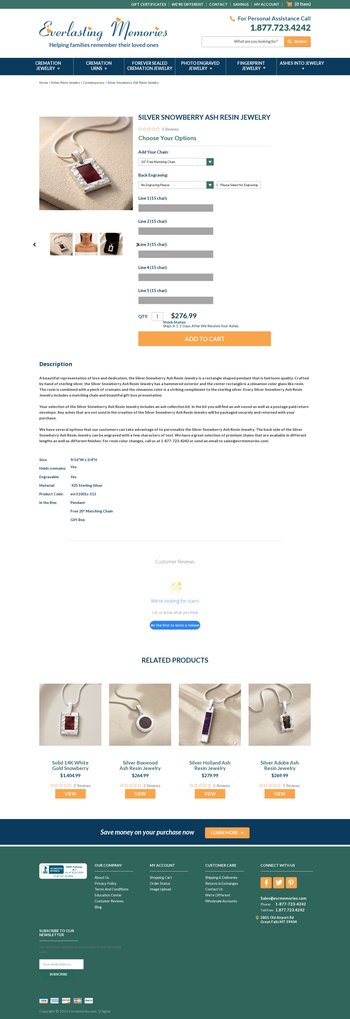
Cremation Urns (99, 65)
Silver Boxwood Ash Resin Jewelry (140, 765)
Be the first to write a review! (175, 625)
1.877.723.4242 (280, 27)
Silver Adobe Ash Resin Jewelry (279, 765)
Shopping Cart (161, 877)
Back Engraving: (153, 175)
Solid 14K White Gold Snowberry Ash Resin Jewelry (70, 768)
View (70, 793)
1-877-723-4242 (290, 904)
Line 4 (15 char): (152, 267)
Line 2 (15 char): (152, 221)
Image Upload (160, 889)
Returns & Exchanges (221, 883)
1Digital (104, 1011)
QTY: (143, 316)
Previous (34, 244)
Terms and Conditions (112, 889)
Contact (218, 4)
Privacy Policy (106, 883)
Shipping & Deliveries (221, 877)
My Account (267, 4)
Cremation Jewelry (48, 65)
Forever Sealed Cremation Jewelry (149, 65)
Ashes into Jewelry (302, 63)
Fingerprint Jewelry (251, 65)
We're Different (188, 4)
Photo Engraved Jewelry (200, 65)
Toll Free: (267, 910)
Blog (98, 907)
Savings (241, 4)
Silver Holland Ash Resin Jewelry (209, 765)
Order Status (160, 883)
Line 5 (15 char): (152, 290)
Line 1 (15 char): (152, 198)
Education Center (108, 895)
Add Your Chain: (153, 152)
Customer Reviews (109, 901)
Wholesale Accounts (221, 901)
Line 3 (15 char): (152, 244)
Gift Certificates (148, 4)
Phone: (265, 904)
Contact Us (214, 889)
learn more (224, 832)
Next (137, 244)
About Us (102, 877)
